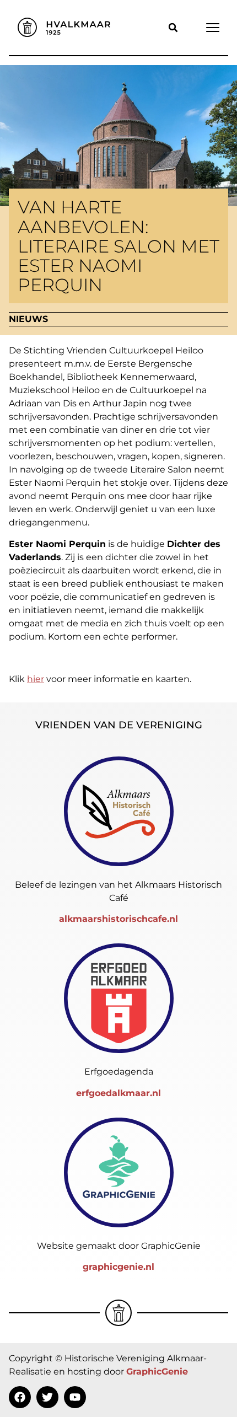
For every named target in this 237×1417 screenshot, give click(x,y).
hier (35, 679)
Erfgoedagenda (118, 1071)
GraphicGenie (157, 1371)
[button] (173, 27)
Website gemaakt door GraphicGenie (119, 1246)
